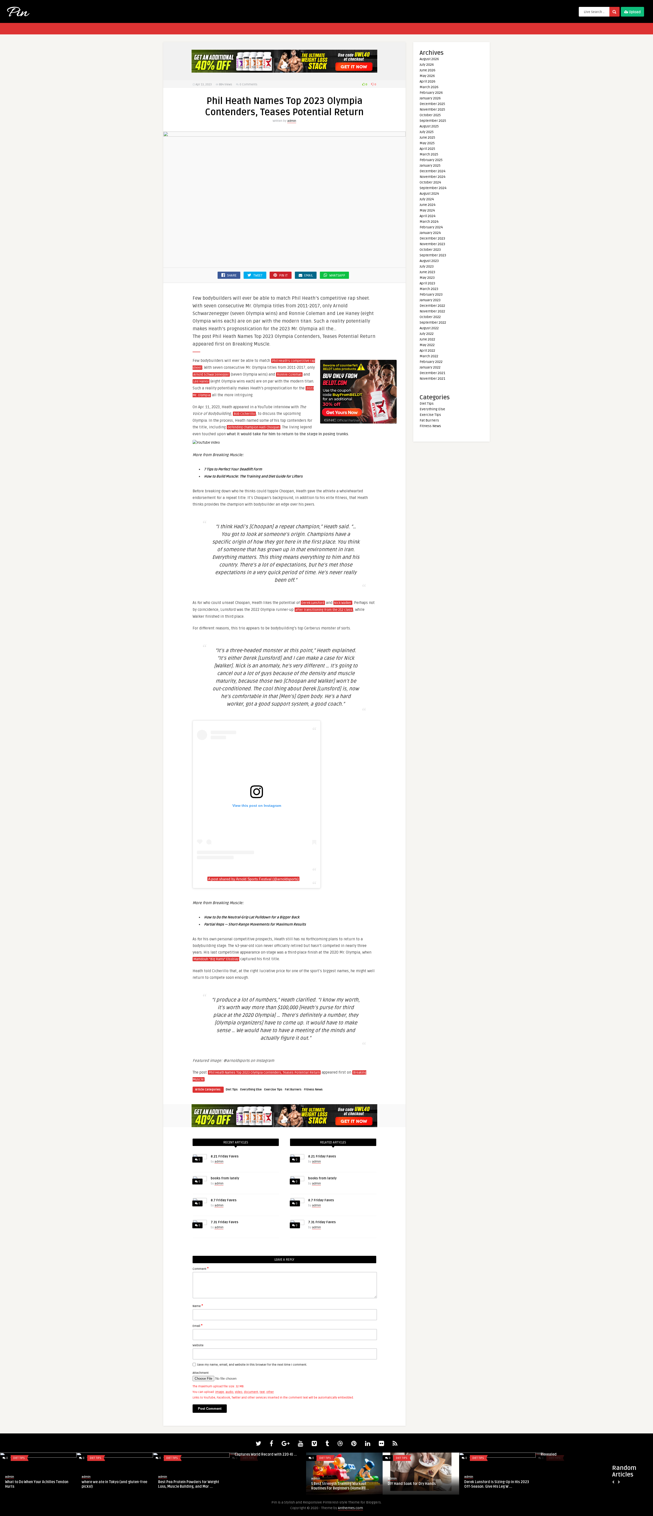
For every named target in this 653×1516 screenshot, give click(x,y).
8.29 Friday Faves (325, 1484)
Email (198, 1325)
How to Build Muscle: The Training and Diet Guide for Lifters (253, 476)
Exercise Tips (273, 1089)
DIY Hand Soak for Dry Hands (106, 1484)
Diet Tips (232, 1089)
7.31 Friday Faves (224, 1222)
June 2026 (427, 70)
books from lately (225, 1178)
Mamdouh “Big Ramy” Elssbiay (215, 959)
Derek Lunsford (313, 603)
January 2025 (430, 165)
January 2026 (430, 98)
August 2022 (429, 328)
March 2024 (429, 221)
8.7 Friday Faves (223, 1200)
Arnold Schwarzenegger (211, 375)
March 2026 (429, 87)
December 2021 (432, 373)
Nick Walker (342, 603)
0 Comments (248, 84)
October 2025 (430, 115)
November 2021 (432, 378)
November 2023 (432, 244)
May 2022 (427, 345)
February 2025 (431, 160)
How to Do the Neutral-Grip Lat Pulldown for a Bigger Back (251, 917)
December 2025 (432, 104)
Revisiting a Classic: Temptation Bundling (568, 1484)
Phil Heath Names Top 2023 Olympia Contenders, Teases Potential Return (264, 1073)
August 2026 (429, 59)
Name (198, 1305)
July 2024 (427, 199)
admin (291, 121)
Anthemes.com (350, 1508)
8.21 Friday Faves (224, 1156)
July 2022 (427, 334)
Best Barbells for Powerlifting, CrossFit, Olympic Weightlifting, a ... (497, 1484)
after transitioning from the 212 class (323, 610)
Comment (201, 1268)
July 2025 (427, 132)
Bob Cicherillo (244, 414)
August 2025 (429, 126)
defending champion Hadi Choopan (254, 427)
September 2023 (433, 255)
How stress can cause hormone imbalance (414, 1486)
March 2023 (429, 289)
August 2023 (429, 261)
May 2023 (427, 277)
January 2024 (430, 233)
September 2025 (433, 120)
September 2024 (433, 188)
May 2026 (427, 76)
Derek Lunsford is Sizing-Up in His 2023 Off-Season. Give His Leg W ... (190, 1484)
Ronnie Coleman (289, 375)
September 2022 (433, 322)
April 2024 (427, 216)
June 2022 (427, 339)
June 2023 (427, 272)
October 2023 (430, 249)
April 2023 (427, 283)
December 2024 (432, 171)
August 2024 (429, 193)
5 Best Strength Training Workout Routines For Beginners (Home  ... (34, 1486)
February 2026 (431, 92)
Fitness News (313, 1089)
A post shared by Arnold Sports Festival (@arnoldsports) (253, 879)
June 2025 (427, 137)
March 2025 (429, 154)
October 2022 (430, 317)
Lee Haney (201, 381)
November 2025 (432, 109)
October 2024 (430, 182)
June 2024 (427, 205)
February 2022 (431, 362)
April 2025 (427, 149)
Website (198, 1345)
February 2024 (431, 227)
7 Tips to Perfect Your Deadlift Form (233, 469)
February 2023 (431, 294)
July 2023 (427, 266)
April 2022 (427, 350)
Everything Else (251, 1089)
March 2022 (429, 356)
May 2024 (427, 210)
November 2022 (432, 311)
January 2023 (430, 300)
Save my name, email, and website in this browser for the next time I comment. (252, 1364)
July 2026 (427, 64)
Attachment (201, 1373)
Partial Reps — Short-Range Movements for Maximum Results (255, 924)
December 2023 (432, 238)
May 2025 (427, 143)
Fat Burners (293, 1089)
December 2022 (432, 306)
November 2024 (432, 177)
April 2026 (427, 81)
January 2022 (430, 367)
